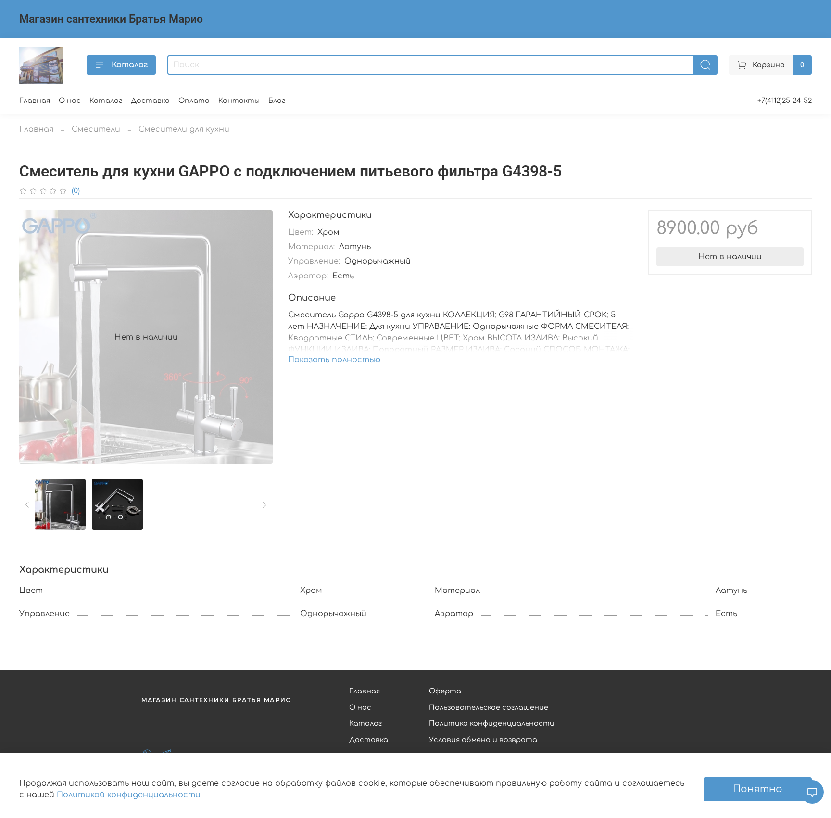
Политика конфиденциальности (491, 723)
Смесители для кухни (183, 129)
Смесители (96, 129)
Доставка (150, 100)
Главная (34, 100)
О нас (70, 100)
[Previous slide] (34, 337)
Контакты (239, 100)
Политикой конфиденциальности (129, 795)
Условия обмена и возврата (483, 739)
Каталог (130, 65)
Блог (276, 100)
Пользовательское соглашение (488, 707)
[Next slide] (257, 337)
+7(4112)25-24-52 (784, 100)
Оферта (445, 691)
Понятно (757, 788)
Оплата (194, 100)
